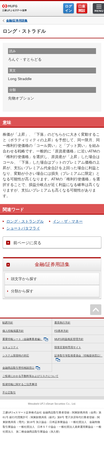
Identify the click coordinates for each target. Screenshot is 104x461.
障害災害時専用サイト (67, 347)
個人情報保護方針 (13, 330)
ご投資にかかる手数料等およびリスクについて (30, 376)
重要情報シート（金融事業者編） (22, 339)
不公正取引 (9, 392)
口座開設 (81, 8)
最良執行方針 (62, 322)
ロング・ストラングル (25, 221)
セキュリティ (10, 347)
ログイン (68, 8)
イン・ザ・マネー (68, 221)
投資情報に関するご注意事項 (19, 384)
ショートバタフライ (23, 228)
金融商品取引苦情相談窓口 (18, 367)
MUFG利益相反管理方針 (68, 339)
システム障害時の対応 (15, 355)
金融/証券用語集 (16, 20)
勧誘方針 (7, 322)
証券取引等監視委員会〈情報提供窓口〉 (78, 355)
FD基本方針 (61, 330)
